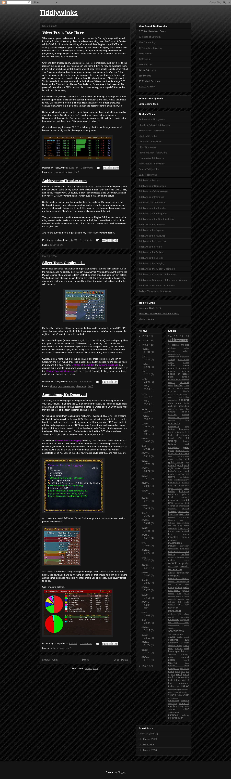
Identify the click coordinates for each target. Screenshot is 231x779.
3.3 (187, 336)
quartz (186, 602)
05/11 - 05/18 (146, 536)
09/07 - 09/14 (146, 455)
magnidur (172, 540)
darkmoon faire (175, 409)
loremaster (172, 528)
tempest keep (178, 666)
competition (184, 397)
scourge (171, 628)
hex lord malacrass (178, 486)
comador (178, 394)
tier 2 (183, 672)
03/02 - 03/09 (146, 603)
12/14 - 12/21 (146, 365)
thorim (171, 671)
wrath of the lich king (178, 705)
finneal (171, 438)
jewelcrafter (183, 511)
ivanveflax (172, 509)
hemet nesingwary (181, 480)
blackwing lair (175, 380)
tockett (171, 680)
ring (179, 614)
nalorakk (184, 566)
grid (187, 462)
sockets (179, 648)
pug (187, 599)
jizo (170, 514)
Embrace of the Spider (82, 365)
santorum (185, 617)
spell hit (179, 651)
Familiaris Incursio (176, 432)
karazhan (184, 514)
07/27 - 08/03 (146, 484)
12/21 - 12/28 (146, 358)
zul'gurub (172, 718)
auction (171, 371)
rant (180, 605)
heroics (185, 483)
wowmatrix (172, 704)
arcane (186, 362)
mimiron (185, 554)
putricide (171, 602)
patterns (178, 587)
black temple (178, 377)
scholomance (173, 625)
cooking (184, 399)
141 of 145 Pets (147, 70)
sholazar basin (175, 646)
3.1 (175, 336)
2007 (145, 666)
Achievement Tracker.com (93, 186)
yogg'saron (173, 712)
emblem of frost (178, 420)
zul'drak (185, 715)
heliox (170, 480)
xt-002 (186, 709)
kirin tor (184, 520)
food (186, 444)
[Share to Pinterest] (117, 168)
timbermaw (179, 677)
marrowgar (184, 546)
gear (60, 386)
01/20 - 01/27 (146, 643)
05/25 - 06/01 (146, 522)
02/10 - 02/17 (146, 629)
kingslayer (172, 520)
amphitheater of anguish (178, 357)
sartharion (173, 619)
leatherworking (183, 523)
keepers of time (175, 517)
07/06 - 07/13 (146, 499)
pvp (179, 602)
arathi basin (183, 360)
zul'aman (173, 714)
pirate (179, 593)
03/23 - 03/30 (146, 581)
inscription (179, 503)
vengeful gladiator (181, 692)
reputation (174, 610)
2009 (145, 340)
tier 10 (177, 672)
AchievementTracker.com (64, 181)
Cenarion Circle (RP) (150, 308)
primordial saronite (176, 599)
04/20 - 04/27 (146, 551)
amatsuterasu (174, 354)
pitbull (186, 593)
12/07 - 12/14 (146, 373)
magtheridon (175, 542)
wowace (185, 700)
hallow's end (175, 471)
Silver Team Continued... (63, 263)
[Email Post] (98, 167)
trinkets (172, 686)
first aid (183, 438)
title (187, 677)
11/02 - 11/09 (146, 410)
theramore (184, 669)
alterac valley (178, 351)
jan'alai (185, 509)
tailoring (172, 662)
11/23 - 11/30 (146, 388)
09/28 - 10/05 (146, 440)
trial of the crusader (178, 681)
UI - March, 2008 (148, 750)
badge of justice (178, 373)
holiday (171, 491)
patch (171, 587)
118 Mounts (145, 75)
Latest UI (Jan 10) (148, 733)
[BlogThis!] (108, 168)
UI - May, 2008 (146, 744)
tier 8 (186, 674)
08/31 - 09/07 (146, 462)
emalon (185, 414)
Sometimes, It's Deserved (64, 395)
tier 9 (170, 677)
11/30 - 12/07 (146, 380)
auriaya (185, 371)
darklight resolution (178, 406)
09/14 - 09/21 (146, 447)
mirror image (179, 557)
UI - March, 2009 (148, 739)
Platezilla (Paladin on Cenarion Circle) (159, 313)
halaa (177, 468)
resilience (172, 614)
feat (187, 432)
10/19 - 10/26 (146, 425)
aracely (171, 359)
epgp (187, 426)
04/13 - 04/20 (146, 559)
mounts (173, 563)
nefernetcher (183, 573)
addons (175, 345)
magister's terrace (178, 537)
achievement (56, 245)
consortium (172, 400)
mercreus (184, 549)
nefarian (171, 573)
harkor (177, 474)
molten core (178, 560)
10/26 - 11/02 (146, 417)
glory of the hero (178, 453)
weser (186, 695)
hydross (185, 494)
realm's (90, 232)
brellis (170, 385)
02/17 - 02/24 (146, 621)
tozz (178, 680)
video (179, 695)
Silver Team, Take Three (63, 32)
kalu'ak (175, 514)
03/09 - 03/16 (146, 596)
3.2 (181, 336)
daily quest (174, 403)
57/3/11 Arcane (147, 86)
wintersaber (173, 700)
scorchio (185, 625)
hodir (186, 488)
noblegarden (174, 576)
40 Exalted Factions (149, 81)
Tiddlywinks (59, 12)
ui (178, 686)
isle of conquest (182, 506)
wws (186, 706)
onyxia (186, 581)
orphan (186, 584)
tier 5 (173, 674)
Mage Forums (146, 319)
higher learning (175, 489)
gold (187, 459)
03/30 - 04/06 (146, 574)
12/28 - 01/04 (146, 350)
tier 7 (76, 172)
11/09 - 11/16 (146, 403)
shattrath (185, 643)
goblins (179, 459)
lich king (172, 526)
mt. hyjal (173, 566)
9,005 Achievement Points (152, 31)
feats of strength (178, 435)
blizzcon (171, 383)
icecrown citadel (178, 500)
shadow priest (183, 637)
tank (187, 663)
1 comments (86, 381)
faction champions (178, 429)
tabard (186, 660)
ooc (170, 584)
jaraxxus (172, 511)
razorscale (173, 608)
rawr (187, 605)
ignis (170, 503)
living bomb (183, 526)
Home (85, 659)
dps (187, 409)
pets (186, 587)
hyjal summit (178, 497)
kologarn (171, 523)
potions (185, 596)
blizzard (185, 380)
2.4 (170, 336)
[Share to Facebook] (114, 168)
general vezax (182, 450)
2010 (145, 336)
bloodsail (184, 382)
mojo (187, 557)
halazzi (185, 468)
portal (178, 596)
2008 (145, 345)
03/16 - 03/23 (146, 589)
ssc (187, 651)
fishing (172, 441)
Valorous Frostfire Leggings (68, 440)
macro (186, 534)
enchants (174, 423)
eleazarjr (172, 414)
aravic (171, 362)
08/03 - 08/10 (146, 477)
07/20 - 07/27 (146, 492)
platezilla (171, 596)
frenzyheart (173, 447)
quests (171, 605)
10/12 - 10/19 (146, 432)
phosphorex (174, 590)
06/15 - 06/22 (146, 507)
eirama (53, 386)
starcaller (172, 654)
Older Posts (121, 659)
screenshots (176, 631)
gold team (175, 462)
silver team (67, 172)
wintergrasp (173, 698)
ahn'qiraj (185, 345)
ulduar (185, 686)
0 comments (87, 167)
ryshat (171, 617)
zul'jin (180, 718)
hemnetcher (174, 483)
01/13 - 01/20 (146, 651)
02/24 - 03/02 (146, 614)
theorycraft (173, 668)
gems (171, 450)
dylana (171, 411)
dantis (186, 403)
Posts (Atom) (91, 668)
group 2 (172, 465)
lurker (171, 534)
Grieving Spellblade (108, 365)
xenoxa (171, 709)
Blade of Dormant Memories (59, 371)
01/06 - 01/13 (146, 658)
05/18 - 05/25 (146, 529)
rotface (186, 614)
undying (171, 689)
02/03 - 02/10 (146, 636)
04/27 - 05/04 (146, 544)
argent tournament (178, 368)
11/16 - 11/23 (146, 395)
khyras (186, 517)
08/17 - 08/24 (146, 470)
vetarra (172, 694)
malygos (172, 546)
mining (171, 557)
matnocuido (173, 549)
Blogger (121, 772)
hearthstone (184, 477)
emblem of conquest (178, 418)
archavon (54, 648)
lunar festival (182, 531)
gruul (180, 465)
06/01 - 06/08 (146, 514)
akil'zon (172, 348)
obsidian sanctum (175, 581)
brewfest (178, 385)
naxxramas (55, 172)
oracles (177, 584)
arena (186, 365)
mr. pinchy (184, 563)
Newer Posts (50, 659)
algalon (186, 348)
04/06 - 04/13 (146, 566)
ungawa (179, 689)
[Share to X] (111, 168)
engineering (173, 426)
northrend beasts (178, 578)
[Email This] (104, 168)
